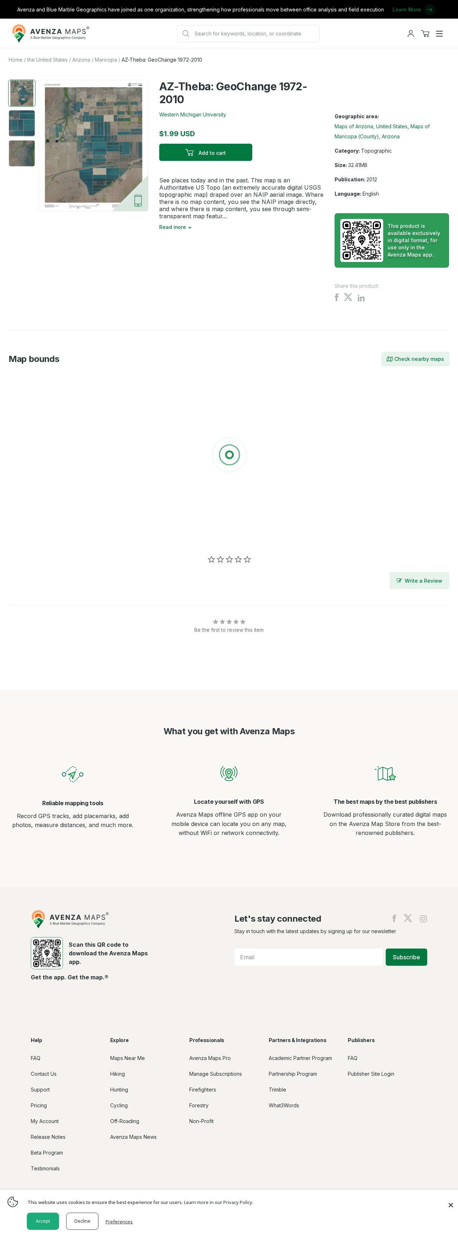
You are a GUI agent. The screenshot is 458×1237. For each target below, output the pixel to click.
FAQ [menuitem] (35, 1058)
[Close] (450, 1201)
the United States (47, 60)
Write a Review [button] (423, 581)
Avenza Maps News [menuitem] (133, 1137)
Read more (172, 227)
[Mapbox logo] (26, 534)
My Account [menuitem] (45, 1121)
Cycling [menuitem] (119, 1105)
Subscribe (406, 957)
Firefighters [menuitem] (202, 1089)
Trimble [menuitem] (277, 1089)
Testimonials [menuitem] (45, 1168)
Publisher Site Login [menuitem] (371, 1074)
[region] (229, 456)
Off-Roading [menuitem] (124, 1121)
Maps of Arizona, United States (371, 126)
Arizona (81, 60)
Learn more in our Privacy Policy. (218, 1202)
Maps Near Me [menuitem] (127, 1058)
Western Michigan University (192, 114)
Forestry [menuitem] (199, 1105)
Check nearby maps (419, 359)
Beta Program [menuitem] (47, 1153)
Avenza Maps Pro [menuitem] (210, 1058)
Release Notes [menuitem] (48, 1137)
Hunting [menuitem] (119, 1089)
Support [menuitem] (40, 1089)
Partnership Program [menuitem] (293, 1074)
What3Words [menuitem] (284, 1105)
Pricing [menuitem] (39, 1105)
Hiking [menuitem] (117, 1074)
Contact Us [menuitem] (44, 1074)
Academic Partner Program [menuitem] (300, 1058)
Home (16, 60)
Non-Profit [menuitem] (201, 1121)
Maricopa (106, 60)
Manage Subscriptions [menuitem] (215, 1074)
